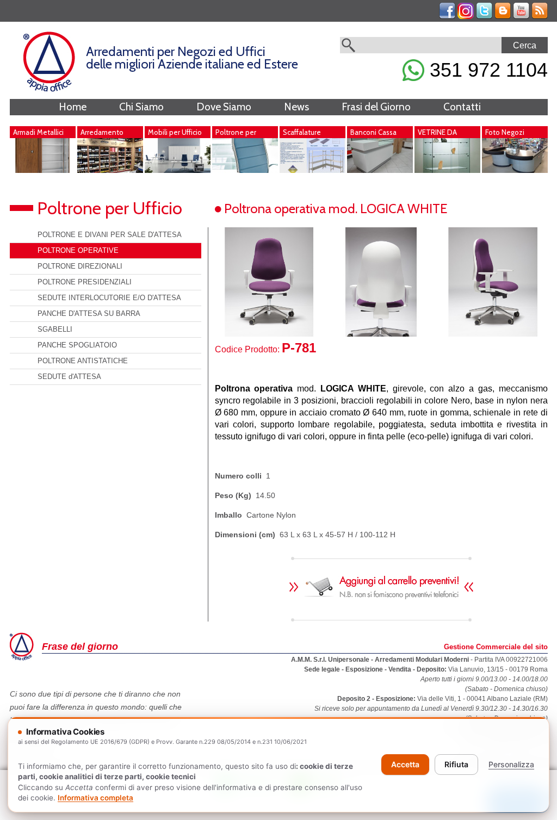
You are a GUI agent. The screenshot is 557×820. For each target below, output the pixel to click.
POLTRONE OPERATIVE (78, 250)
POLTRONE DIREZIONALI (80, 266)
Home (72, 107)
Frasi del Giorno (376, 107)
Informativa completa (95, 797)
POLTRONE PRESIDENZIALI (85, 282)
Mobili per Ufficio (175, 132)
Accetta (405, 764)
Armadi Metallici (38, 132)
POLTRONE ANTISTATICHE (83, 361)
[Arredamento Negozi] (110, 170)
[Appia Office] (49, 89)
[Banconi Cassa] (380, 170)
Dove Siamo (223, 107)
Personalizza (511, 764)
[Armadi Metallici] (43, 170)
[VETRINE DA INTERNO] (447, 170)
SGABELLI (55, 329)
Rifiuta (456, 764)
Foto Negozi (504, 132)
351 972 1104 (486, 70)
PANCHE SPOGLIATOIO (77, 345)
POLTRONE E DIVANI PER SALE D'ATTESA (110, 235)
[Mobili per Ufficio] (178, 170)
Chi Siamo (141, 107)
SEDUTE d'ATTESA (69, 376)
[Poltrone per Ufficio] (245, 170)
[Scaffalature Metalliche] (312, 170)
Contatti (462, 107)
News (296, 107)
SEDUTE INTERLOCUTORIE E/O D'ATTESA (109, 298)
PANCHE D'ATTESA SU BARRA (89, 313)
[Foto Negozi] (515, 170)
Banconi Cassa (373, 132)
